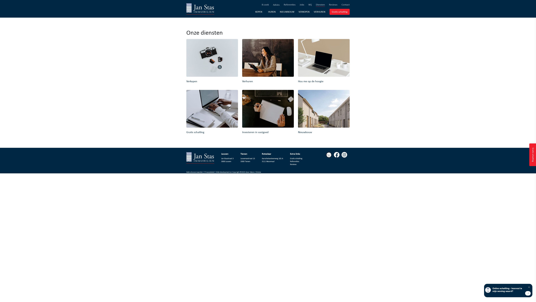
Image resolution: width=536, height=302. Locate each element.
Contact (346, 4)
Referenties (289, 4)
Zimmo (258, 172)
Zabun (252, 172)
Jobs (302, 4)
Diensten (320, 4)
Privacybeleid (209, 172)
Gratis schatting (341, 11)
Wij (310, 4)
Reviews (333, 4)
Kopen (258, 11)
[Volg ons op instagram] (345, 162)
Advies (276, 4)
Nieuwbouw (287, 11)
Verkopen (304, 11)
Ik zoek (265, 4)
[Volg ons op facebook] (338, 162)
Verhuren (319, 11)
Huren (272, 11)
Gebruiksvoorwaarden (194, 172)
